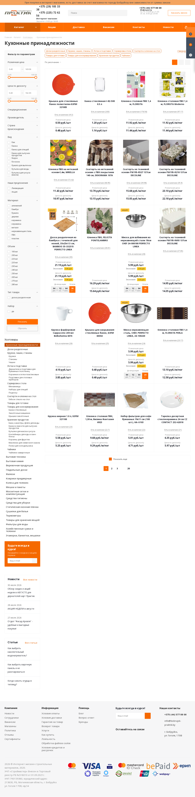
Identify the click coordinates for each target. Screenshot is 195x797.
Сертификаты (12, 738)
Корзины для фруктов (19, 439)
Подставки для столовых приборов (20, 378)
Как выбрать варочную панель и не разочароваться (20, 668)
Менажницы (15, 386)
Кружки (12, 356)
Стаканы (13, 359)
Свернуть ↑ (183, 51)
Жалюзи (10, 474)
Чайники (126, 55)
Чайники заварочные (19, 452)
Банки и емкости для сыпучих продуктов (23, 427)
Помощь (84, 708)
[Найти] (123, 13)
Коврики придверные (19, 478)
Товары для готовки (55, 55)
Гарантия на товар (52, 721)
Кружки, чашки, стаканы (79, 51)
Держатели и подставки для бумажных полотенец (22, 370)
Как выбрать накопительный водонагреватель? (17, 652)
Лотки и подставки (102, 51)
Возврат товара (50, 726)
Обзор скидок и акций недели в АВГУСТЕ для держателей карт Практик (21, 592)
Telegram (141, 736)
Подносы (13, 392)
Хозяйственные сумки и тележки (19, 530)
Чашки (12, 362)
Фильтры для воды (17, 524)
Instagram (134, 736)
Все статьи (31, 642)
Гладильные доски (16, 469)
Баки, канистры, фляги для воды (24, 423)
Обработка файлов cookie (56, 743)
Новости (9, 713)
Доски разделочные (55, 51)
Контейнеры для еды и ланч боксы (22, 435)
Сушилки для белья (17, 511)
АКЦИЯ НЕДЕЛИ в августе (21, 608)
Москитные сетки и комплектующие (17, 492)
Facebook (126, 736)
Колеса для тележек (17, 482)
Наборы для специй (18, 389)
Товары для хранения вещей (22, 519)
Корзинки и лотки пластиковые (24, 374)
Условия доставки (52, 717)
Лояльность (48, 738)
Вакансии (10, 721)
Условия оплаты (51, 713)
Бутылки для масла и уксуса (22, 431)
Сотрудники (12, 717)
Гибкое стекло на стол (19, 399)
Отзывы (9, 734)
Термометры (13, 515)
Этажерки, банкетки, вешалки (23, 535)
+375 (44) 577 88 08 (150, 7)
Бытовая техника (16, 456)
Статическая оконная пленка (22, 506)
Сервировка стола (122, 51)
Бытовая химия (14, 461)
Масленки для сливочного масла (24, 442)
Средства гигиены (16, 498)
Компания (11, 708)
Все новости (30, 579)
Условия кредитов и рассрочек (53, 749)
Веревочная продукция (19, 465)
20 (128, 468)
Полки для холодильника (21, 445)
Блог (81, 713)
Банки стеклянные (18, 409)
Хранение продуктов (109, 55)
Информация (50, 708)
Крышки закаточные (19, 416)
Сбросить (22, 328)
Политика (10, 730)
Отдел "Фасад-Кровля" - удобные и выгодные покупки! (20, 625)
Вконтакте (119, 736)
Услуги (45, 730)
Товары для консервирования (82, 55)
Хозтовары (11, 339)
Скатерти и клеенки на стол (147, 51)
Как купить (48, 734)
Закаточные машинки (19, 413)
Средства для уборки (18, 502)
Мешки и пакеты (15, 487)
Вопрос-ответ (86, 717)
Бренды (83, 721)
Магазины (10, 726)
